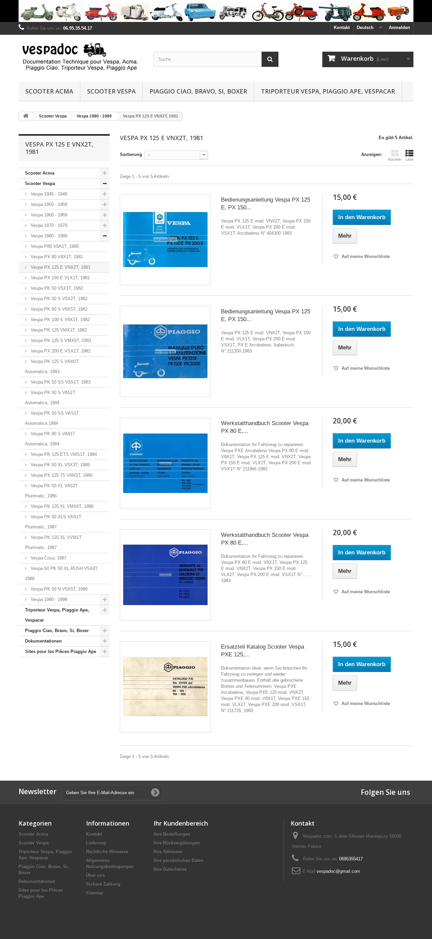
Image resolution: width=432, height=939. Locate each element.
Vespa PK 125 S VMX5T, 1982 (60, 340)
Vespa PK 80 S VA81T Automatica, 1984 (50, 438)
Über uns (95, 875)
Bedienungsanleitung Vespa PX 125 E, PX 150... (265, 204)
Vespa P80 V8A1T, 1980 (54, 246)
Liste (409, 159)
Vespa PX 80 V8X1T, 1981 (56, 256)
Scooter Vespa (111, 91)
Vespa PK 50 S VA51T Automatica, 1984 (50, 397)
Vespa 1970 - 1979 (48, 225)
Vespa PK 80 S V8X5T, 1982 (58, 309)
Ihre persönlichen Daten (179, 860)
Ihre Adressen (168, 851)
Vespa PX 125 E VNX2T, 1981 (59, 267)
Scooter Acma (49, 91)
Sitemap (94, 892)
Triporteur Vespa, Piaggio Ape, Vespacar (328, 91)
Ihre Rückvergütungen (177, 842)
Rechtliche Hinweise (107, 851)
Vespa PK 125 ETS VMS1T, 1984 (63, 454)
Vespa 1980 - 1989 (48, 235)
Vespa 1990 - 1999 (48, 599)
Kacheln (394, 159)
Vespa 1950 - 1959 (48, 204)
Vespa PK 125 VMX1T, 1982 (58, 330)
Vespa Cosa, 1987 (47, 557)
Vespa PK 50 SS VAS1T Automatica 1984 (52, 418)
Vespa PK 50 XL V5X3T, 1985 (59, 464)
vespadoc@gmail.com (338, 871)
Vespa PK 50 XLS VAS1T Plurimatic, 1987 (53, 521)
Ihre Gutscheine (170, 869)
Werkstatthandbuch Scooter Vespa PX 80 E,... (264, 427)
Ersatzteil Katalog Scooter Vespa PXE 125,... (262, 651)
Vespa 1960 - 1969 (48, 214)
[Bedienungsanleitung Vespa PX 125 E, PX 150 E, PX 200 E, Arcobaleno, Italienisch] (165, 351)
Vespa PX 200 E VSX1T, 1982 (59, 351)
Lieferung (96, 842)
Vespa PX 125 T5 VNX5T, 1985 (60, 475)
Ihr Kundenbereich (181, 823)
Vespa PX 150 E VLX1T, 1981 (59, 277)
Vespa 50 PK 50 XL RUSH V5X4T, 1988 (62, 573)
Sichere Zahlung (103, 884)
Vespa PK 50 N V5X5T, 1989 (58, 589)
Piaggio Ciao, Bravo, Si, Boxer (198, 91)
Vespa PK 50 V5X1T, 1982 (56, 288)
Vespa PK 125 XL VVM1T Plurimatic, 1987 (53, 542)
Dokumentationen (43, 641)
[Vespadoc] (81, 56)
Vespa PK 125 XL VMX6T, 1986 (61, 506)
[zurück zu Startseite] (25, 116)
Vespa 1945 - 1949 (48, 194)
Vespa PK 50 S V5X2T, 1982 (58, 298)
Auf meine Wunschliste (365, 256)
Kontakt (342, 27)
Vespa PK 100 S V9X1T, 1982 (59, 319)
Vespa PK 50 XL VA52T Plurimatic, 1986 (51, 490)
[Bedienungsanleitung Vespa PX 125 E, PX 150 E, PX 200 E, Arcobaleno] (165, 240)
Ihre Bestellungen (172, 834)
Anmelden (399, 27)
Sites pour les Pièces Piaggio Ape (60, 651)
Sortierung (131, 154)
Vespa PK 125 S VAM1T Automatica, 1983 (52, 366)
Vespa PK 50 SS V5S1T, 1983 (59, 382)
